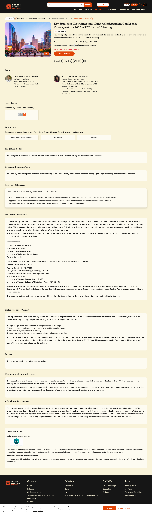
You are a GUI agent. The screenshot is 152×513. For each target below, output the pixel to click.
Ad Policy (129, 489)
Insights (68, 489)
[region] (76, 508)
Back (11, 19)
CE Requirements (34, 492)
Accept (109, 508)
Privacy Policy (130, 486)
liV (66, 492)
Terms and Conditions (133, 492)
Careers (30, 502)
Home (29, 486)
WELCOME (78, 9)
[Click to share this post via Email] (84, 61)
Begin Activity (64, 53)
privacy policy (37, 511)
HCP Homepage (109, 486)
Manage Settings (123, 508)
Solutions (30, 489)
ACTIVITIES (99, 9)
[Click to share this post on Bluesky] (75, 61)
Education (69, 486)
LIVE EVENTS (111, 9)
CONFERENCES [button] (123, 9)
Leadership (31, 498)
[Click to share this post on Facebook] (61, 61)
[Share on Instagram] (79, 61)
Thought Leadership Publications (40, 495)
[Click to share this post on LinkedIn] (66, 61)
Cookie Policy (130, 495)
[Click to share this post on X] (70, 61)
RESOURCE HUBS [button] (138, 9)
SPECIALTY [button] (88, 9)
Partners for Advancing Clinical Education (81, 495)
